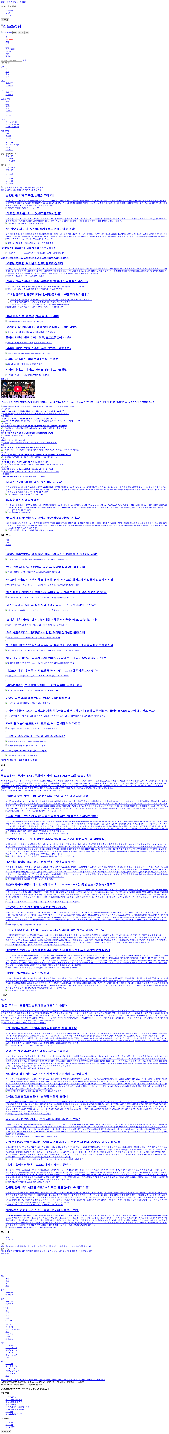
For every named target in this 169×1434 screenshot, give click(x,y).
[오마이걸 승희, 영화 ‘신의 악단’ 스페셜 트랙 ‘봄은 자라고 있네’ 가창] (34, 811)
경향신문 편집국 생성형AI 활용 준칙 (52, 1246)
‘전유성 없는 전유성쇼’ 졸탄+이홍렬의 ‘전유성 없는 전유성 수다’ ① (47, 281)
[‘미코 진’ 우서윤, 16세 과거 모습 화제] (21, 755)
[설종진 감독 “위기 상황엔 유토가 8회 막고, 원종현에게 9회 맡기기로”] (34, 1205)
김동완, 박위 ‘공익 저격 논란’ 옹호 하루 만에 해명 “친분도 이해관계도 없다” (52, 816)
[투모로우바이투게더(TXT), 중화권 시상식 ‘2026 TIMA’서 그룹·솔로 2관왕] (31, 790)
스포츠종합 (10, 49)
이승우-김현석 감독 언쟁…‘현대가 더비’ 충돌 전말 (21, 190)
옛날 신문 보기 (11, 1355)
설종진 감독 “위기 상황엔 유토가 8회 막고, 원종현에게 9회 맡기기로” (48, 1187)
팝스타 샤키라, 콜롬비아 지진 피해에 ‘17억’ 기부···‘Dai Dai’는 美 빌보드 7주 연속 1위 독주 (60, 884)
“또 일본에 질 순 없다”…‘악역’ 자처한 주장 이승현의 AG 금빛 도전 (46, 1073)
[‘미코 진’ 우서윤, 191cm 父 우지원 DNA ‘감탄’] (25, 223)
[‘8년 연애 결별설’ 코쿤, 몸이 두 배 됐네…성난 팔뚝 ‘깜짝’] (30, 879)
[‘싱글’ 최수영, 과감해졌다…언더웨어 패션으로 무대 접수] (29, 243)
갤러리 (8, 147)
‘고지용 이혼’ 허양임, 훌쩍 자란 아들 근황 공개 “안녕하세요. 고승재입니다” (51, 554)
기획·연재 (5, 131)
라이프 (8, 51)
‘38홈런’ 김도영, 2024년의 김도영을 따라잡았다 (34, 263)
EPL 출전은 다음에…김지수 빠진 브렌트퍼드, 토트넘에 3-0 (41, 1028)
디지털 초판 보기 (12, 1353)
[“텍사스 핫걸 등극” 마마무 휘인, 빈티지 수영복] (25, 746)
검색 (24, 60)
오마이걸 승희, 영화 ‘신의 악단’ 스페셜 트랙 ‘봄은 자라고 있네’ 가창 (47, 795)
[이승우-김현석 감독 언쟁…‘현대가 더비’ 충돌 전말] (22, 188)
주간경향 (12, 2)
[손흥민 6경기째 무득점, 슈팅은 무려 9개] (23, 208)
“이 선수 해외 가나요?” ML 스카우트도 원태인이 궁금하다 (41, 228)
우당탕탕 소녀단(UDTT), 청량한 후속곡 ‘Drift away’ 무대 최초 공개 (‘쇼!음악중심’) (56, 838)
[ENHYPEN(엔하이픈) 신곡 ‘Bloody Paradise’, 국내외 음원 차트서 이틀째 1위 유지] (39, 945)
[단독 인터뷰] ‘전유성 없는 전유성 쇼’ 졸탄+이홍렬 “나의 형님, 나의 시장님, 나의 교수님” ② (47, 287)
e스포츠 (9, 111)
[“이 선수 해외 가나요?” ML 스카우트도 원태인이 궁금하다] (30, 239)
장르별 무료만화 (12, 127)
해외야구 (9, 86)
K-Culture (9, 56)
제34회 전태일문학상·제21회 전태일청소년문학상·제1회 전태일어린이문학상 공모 (59, 1251)
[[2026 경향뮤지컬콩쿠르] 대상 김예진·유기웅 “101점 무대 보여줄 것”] (34, 307)
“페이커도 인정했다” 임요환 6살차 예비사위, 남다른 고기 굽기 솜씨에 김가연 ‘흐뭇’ (56, 592)
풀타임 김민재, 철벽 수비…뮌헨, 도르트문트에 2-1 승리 (39, 337)
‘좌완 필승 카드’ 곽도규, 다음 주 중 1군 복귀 (32, 316)
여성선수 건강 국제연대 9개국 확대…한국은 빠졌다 (37, 1050)
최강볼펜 (4, 379)
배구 (7, 104)
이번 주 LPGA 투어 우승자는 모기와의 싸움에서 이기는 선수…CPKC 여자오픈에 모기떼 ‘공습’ (63, 1141)
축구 (7, 47)
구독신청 (9, 181)
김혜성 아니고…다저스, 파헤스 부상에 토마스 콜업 (37, 369)
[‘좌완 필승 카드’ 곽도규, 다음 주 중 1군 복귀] (24, 321)
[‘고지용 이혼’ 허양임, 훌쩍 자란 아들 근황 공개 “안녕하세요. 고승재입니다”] (37, 559)
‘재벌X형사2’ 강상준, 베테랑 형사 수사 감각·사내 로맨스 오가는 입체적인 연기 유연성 (58, 950)
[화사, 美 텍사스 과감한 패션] (18, 512)
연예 (7, 42)
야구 (7, 44)
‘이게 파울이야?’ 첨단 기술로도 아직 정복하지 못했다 (38, 1164)
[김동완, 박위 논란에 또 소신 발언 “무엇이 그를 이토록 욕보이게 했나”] (35, 253)
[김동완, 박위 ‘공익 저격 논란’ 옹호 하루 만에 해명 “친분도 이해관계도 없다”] (37, 833)
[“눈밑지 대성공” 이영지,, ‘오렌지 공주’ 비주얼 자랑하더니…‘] (31, 530)
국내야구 (9, 83)
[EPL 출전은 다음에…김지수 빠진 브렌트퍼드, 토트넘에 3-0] (30, 1045)
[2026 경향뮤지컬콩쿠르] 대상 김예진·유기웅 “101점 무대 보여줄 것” (47, 294)
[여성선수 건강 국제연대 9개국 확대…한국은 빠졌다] (27, 1068)
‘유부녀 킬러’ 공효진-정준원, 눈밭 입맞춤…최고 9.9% (38, 348)
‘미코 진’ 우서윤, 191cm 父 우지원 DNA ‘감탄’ (33, 213)
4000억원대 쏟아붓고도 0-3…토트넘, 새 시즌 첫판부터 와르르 (43, 723)
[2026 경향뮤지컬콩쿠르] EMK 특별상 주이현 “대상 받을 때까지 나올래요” (40, 304)
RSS (7, 1357)
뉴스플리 (9, 10)
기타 (3, 1343)
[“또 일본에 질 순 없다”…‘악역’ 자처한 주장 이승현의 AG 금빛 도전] (33, 1091)
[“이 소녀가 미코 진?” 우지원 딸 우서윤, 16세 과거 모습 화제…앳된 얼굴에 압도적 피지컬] (42, 585)
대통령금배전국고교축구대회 (17, 1407)
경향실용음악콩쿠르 (14, 1402)
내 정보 (8, 15)
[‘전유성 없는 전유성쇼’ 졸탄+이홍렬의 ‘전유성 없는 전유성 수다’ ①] (34, 289)
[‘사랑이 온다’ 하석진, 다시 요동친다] (21, 990)
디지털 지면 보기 (12, 1350)
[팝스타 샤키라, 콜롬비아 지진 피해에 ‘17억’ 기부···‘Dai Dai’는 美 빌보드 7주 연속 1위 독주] (43, 902)
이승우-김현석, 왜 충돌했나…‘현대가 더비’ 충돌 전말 (38, 697)
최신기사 (9, 142)
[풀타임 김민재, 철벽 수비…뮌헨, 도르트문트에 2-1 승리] (29, 343)
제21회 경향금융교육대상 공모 (13, 1251)
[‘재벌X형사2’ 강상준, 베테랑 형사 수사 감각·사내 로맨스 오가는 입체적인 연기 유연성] (41, 968)
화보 (7, 72)
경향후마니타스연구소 (15, 1414)
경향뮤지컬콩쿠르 (13, 1404)
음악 (7, 74)
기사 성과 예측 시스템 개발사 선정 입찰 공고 (19, 1246)
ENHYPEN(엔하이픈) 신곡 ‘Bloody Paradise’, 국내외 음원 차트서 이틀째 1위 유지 (55, 929)
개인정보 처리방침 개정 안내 (79, 1246)
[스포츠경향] (11, 26)
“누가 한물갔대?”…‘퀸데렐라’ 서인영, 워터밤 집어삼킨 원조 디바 (45, 566)
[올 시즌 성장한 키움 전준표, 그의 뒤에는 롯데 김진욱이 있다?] (31, 1136)
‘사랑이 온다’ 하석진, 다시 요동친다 (27, 973)
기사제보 (9, 178)
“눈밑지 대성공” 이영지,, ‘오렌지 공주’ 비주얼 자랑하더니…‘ (43, 517)
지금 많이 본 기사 (13, 145)
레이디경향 (21, 2)
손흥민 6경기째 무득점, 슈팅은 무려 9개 (30, 195)
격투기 (8, 106)
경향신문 (4, 2)
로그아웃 (5, 20)
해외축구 (9, 95)
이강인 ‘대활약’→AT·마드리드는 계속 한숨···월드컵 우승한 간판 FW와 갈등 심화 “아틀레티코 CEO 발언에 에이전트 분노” (80, 710)
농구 (7, 101)
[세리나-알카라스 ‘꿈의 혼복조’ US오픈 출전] (24, 364)
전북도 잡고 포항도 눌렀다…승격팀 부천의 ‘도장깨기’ (39, 1096)
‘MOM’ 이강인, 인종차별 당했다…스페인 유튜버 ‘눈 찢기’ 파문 (44, 685)
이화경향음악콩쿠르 (14, 1400)
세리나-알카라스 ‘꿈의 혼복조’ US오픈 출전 (32, 358)
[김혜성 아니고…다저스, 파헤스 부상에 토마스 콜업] (27, 375)
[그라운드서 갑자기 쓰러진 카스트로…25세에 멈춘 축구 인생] (31, 1227)
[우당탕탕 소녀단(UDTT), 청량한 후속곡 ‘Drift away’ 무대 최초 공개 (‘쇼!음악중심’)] (40, 856)
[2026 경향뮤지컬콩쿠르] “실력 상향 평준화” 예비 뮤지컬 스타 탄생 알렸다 (40, 302)
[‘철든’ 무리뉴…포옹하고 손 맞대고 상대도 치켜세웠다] (23, 1023)
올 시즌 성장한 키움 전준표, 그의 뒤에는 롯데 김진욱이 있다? (43, 1119)
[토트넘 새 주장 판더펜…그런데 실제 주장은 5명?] (26, 741)
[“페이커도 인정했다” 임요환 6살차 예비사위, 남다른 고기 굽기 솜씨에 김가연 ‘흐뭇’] (40, 597)
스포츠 (8, 136)
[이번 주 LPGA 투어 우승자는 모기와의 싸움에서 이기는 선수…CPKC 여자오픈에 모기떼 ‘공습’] (45, 1159)
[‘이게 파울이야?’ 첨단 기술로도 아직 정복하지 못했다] (28, 1182)
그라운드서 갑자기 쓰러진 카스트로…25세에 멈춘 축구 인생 (42, 1210)
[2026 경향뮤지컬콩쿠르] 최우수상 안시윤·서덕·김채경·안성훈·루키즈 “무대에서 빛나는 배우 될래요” (51, 300)
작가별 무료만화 (12, 124)
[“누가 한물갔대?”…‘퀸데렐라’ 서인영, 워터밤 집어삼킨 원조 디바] (33, 572)
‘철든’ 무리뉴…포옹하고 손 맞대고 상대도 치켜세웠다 (34, 1005)
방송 (7, 69)
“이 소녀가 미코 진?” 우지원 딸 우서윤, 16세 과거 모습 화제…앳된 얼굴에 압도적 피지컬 (59, 579)
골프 (7, 109)
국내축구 (9, 92)
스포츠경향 (10, 168)
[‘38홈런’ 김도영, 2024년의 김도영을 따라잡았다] (26, 276)
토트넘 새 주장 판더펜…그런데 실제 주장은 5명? (35, 736)
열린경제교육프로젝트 (15, 1409)
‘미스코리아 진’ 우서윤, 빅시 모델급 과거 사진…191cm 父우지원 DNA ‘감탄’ (52, 605)
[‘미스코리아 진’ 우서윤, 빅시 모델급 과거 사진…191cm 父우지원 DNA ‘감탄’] (37, 610)
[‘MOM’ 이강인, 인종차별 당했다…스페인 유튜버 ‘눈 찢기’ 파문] (32, 690)
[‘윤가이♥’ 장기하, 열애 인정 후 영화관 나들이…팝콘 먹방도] (30, 332)
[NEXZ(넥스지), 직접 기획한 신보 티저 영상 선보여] (27, 925)
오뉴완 (8, 13)
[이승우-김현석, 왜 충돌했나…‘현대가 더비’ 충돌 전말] (28, 703)
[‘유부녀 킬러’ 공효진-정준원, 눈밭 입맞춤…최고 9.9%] (28, 353)
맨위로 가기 (6, 1432)
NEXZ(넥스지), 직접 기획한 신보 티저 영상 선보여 (36, 907)
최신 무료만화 (11, 122)
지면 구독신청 (11, 1348)
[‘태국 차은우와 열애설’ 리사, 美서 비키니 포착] (25, 494)
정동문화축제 (11, 1397)
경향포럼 (9, 1412)
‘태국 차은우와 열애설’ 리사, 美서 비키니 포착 (34, 481)
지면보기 (9, 183)
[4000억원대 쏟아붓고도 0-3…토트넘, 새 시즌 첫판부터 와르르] (31, 729)
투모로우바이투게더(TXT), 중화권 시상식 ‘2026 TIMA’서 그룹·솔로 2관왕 (46, 775)
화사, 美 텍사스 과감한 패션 (22, 499)
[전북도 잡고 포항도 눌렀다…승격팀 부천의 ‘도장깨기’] (28, 1114)
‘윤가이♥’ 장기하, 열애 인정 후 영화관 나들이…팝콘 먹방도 (42, 326)
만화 (7, 54)
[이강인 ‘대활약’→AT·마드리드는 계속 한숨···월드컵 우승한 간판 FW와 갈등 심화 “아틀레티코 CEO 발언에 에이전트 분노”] (56, 716)
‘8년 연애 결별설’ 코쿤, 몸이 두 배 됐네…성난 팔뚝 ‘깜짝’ (40, 861)
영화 (7, 76)
